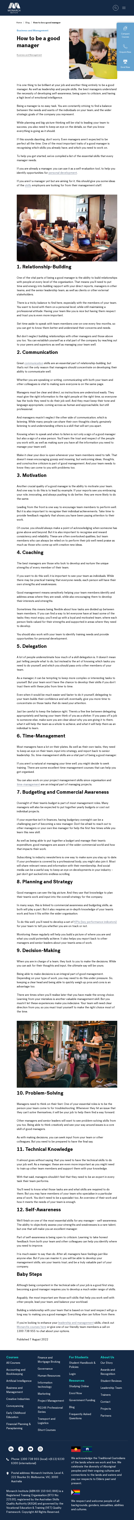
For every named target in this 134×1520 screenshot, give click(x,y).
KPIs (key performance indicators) (95, 922)
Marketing (44, 1394)
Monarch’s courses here (31, 1327)
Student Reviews (111, 1381)
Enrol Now (75, 1393)
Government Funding (82, 1400)
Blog (27, 23)
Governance (45, 1369)
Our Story (106, 1363)
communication (33, 363)
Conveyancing (15, 1406)
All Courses (13, 1363)
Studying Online (79, 1386)
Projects (105, 1409)
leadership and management (76, 1323)
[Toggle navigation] (124, 7)
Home (19, 23)
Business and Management (33, 30)
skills (28, 185)
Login (72, 1374)
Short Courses (47, 1430)
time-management (28, 784)
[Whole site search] (116, 8)
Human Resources (49, 1375)
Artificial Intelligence (19, 1381)
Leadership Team (111, 1388)
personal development (63, 173)
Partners (105, 1416)
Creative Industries (18, 1399)
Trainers (105, 1395)
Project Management (51, 1401)
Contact (105, 1402)
